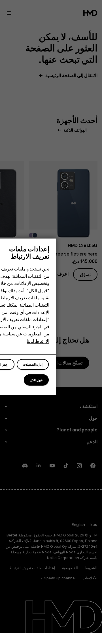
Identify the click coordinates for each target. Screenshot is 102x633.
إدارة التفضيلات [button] (32, 364)
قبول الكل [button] (36, 380)
